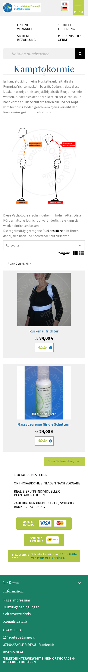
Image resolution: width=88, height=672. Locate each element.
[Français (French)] (64, 4)
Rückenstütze (53, 231)
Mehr (42, 348)
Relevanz (44, 245)
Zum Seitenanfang (64, 461)
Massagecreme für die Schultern (44, 424)
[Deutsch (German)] (64, 8)
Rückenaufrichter (44, 331)
